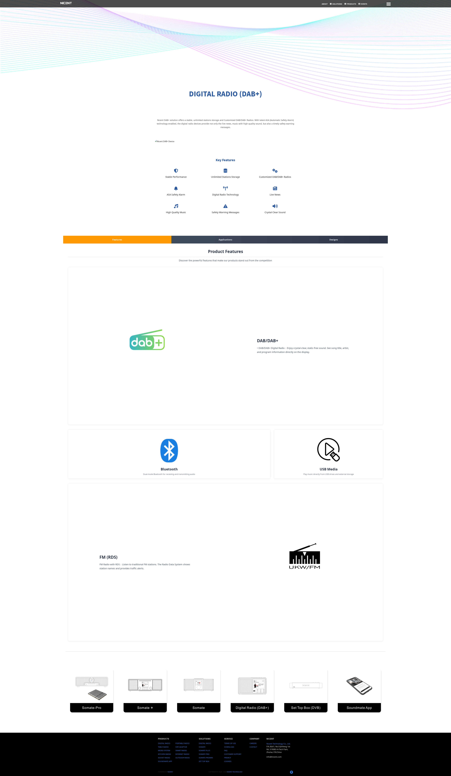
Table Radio (163, 747)
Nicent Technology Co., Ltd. (278, 743)
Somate (202, 747)
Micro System (164, 750)
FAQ (225, 750)
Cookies (227, 761)
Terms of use (230, 743)
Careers (253, 743)
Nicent (170, 772)
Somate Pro (204, 754)
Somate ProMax (206, 758)
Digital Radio (164, 743)
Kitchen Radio (164, 754)
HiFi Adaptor (181, 747)
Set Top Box (204, 761)
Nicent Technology (234, 772)
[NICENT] (66, 3)
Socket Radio (164, 758)
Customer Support (232, 754)
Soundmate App (165, 761)
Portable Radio (182, 743)
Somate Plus (204, 750)
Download (229, 747)
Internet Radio (182, 754)
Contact (253, 747)
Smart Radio (181, 750)
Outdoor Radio (182, 758)
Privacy (227, 758)
